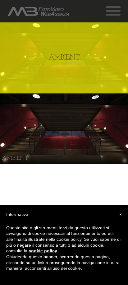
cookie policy (43, 250)
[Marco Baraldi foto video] (38, 11)
